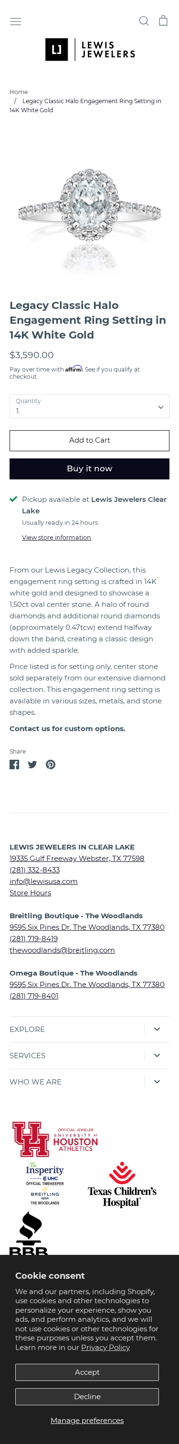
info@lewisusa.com (44, 881)
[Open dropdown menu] (156, 1029)
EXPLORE (27, 1029)
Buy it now (89, 468)
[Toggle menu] (16, 20)
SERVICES (27, 1055)
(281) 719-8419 (34, 938)
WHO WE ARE (36, 1081)
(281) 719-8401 (34, 995)
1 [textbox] (17, 410)
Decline (87, 1396)
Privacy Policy (105, 1347)
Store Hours (30, 892)
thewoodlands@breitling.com (62, 950)
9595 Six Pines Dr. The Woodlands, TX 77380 (87, 927)
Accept (87, 1372)
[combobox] (89, 406)
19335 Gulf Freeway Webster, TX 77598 (77, 858)
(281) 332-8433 (35, 869)
